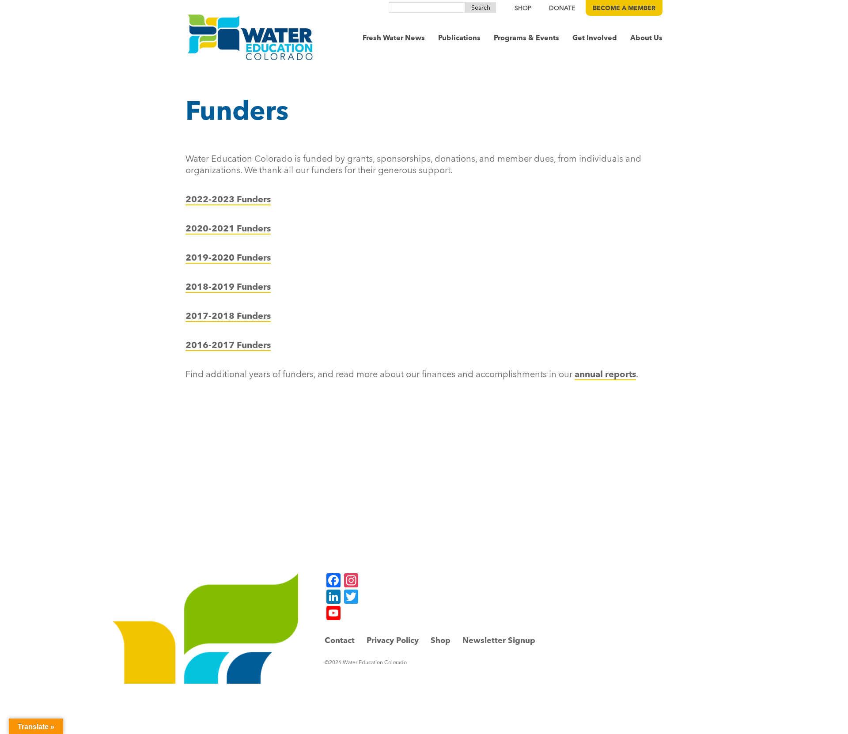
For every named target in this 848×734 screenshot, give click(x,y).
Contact (340, 640)
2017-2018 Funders (228, 315)
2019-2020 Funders (228, 257)
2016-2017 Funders (228, 344)
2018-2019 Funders (228, 286)
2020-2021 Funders (228, 228)
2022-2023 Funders (228, 198)
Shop (440, 640)
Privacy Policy (393, 640)
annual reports (605, 373)
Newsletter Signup (498, 640)
